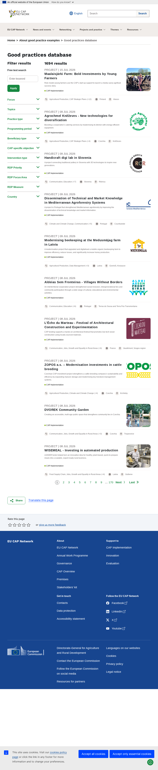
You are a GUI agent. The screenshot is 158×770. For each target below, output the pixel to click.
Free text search (16, 70)
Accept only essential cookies (132, 754)
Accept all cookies (93, 754)
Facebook (120, 603)
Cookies (111, 655)
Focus (11, 99)
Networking (65, 29)
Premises (62, 579)
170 (111, 482)
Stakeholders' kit (67, 587)
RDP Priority (14, 167)
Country (12, 196)
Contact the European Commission (78, 660)
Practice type (15, 119)
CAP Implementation (119, 547)
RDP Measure (15, 187)
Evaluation (112, 563)
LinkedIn (119, 611)
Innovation (112, 555)
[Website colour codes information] (150, 762)
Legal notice (113, 671)
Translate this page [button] (40, 500)
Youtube (119, 628)
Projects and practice (91, 29)
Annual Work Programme (72, 555)
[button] (16, 500)
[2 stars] (12, 525)
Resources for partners (71, 681)
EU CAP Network (16, 29)
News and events (42, 29)
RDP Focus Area (17, 177)
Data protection (66, 610)
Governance (64, 563)
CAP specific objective (20, 148)
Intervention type (17, 158)
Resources (132, 29)
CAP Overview (66, 571)
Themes (114, 29)
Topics (11, 109)
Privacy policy (114, 663)
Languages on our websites (123, 648)
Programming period (19, 128)
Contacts (62, 602)
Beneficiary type (16, 138)
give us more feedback (52, 524)
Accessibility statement (71, 618)
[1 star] (10, 525)
